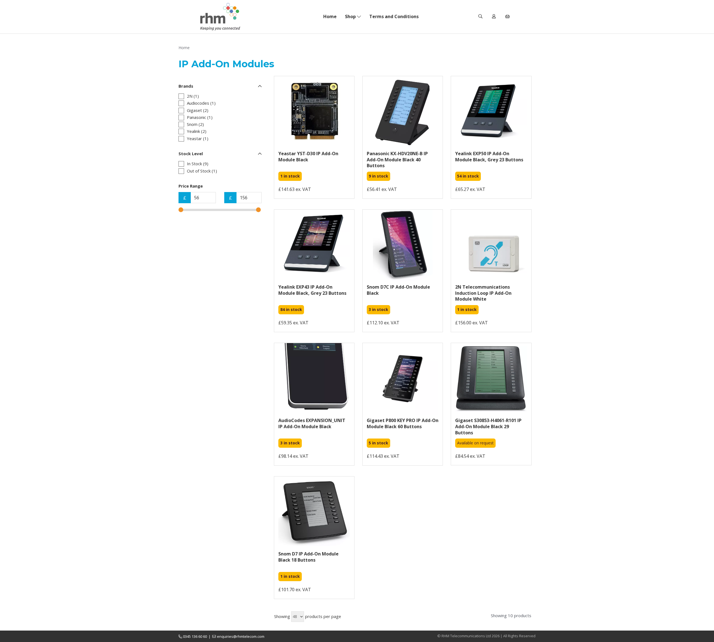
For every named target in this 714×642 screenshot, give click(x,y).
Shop (351, 16)
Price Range (190, 186)
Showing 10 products (511, 615)
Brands (185, 86)
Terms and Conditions (394, 16)
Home (330, 16)
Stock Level (190, 153)
